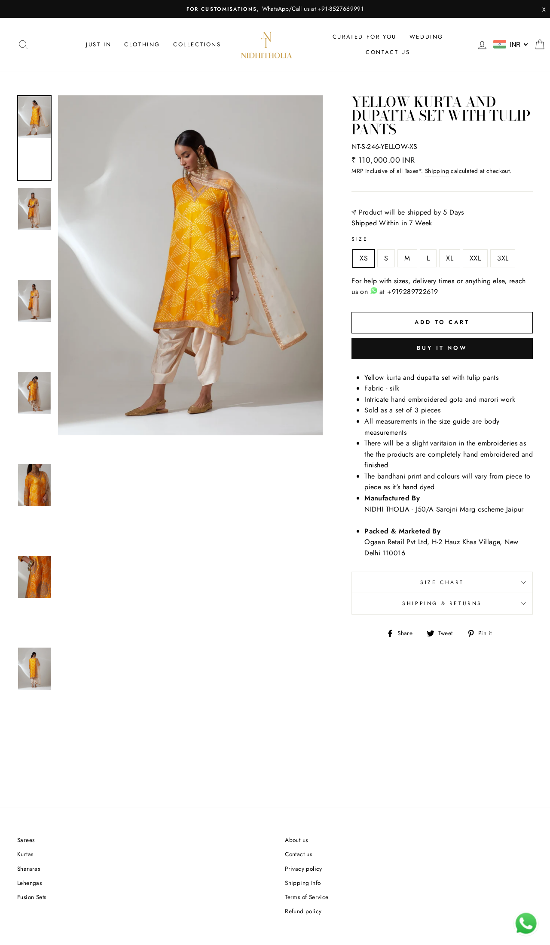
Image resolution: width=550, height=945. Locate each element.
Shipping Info (303, 882)
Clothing (142, 44)
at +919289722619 (407, 292)
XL (449, 258)
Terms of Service (306, 897)
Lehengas (29, 882)
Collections (197, 44)
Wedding (426, 37)
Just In (98, 44)
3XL (502, 258)
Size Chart (442, 582)
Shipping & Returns (442, 603)
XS (364, 258)
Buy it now (442, 348)
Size (359, 239)
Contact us (388, 52)
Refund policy (303, 911)
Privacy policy (303, 868)
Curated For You (365, 37)
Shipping (437, 171)
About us (296, 840)
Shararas (28, 868)
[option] (275, 9)
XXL (475, 258)
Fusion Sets (31, 897)
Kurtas (25, 854)
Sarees (25, 840)
